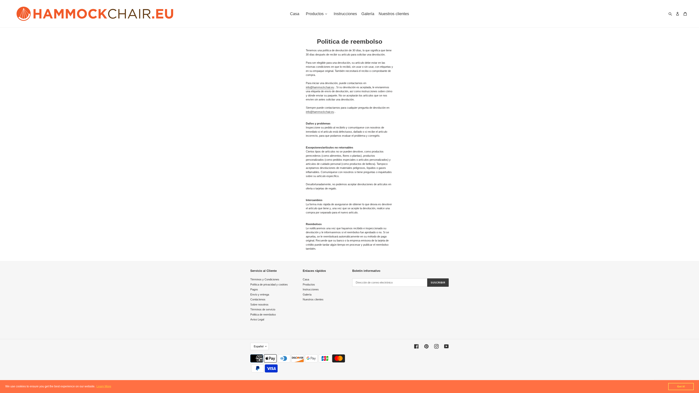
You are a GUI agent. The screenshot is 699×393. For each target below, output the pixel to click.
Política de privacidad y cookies (269, 284)
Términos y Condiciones (264, 279)
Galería (307, 294)
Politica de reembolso (263, 314)
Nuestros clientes (313, 299)
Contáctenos (257, 299)
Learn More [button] (103, 386)
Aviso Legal (257, 319)
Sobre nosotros (259, 304)
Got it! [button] (681, 386)
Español (258, 346)
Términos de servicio (262, 309)
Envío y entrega (259, 294)
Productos (309, 284)
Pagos (254, 289)
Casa (306, 279)
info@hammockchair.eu (320, 87)
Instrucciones (311, 289)
